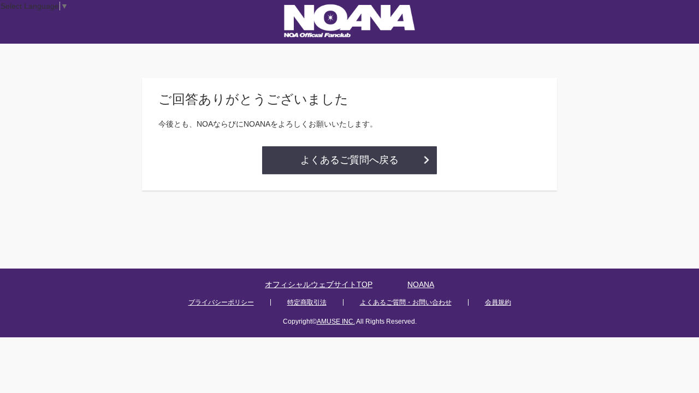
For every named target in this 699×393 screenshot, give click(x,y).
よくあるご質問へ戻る (349, 159)
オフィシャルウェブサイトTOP (318, 284)
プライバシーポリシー (221, 302)
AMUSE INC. (336, 321)
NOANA (420, 284)
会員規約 (498, 302)
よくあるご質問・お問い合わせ (406, 302)
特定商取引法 (307, 302)
